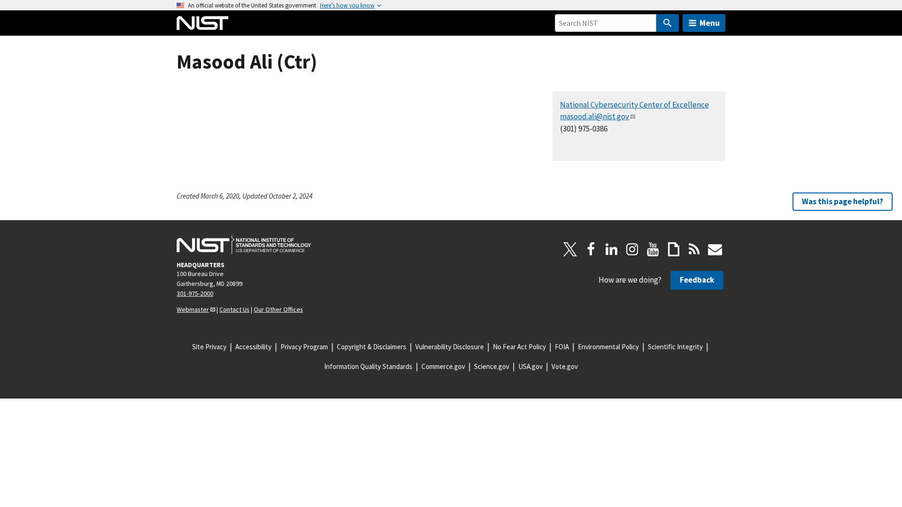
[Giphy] (673, 249)
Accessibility (253, 346)
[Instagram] (632, 249)
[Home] (202, 23)
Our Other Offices (278, 309)
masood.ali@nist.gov (594, 116)
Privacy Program (304, 346)
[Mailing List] (715, 249)
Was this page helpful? (842, 201)
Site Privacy (209, 346)
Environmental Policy (608, 346)
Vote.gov (565, 366)
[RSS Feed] (694, 249)
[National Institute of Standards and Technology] (244, 244)
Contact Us (234, 309)
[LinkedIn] (611, 249)
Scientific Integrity (675, 346)
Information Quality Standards (368, 366)
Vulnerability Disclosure (449, 346)
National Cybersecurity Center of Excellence (634, 105)
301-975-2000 (195, 293)
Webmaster (193, 309)
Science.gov (491, 366)
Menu (710, 22)
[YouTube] (653, 249)
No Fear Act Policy (519, 346)
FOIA (562, 346)
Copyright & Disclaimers (371, 346)
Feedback (697, 280)
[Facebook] (591, 249)
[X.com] (570, 249)
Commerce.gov (443, 366)
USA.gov (530, 366)
